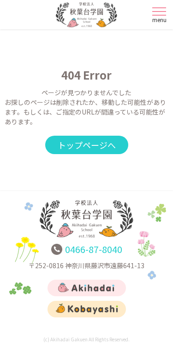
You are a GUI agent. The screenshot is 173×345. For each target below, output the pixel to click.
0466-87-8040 (93, 249)
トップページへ (87, 145)
